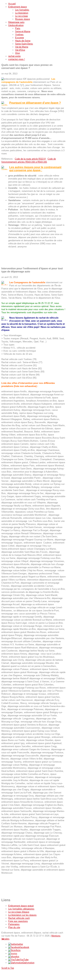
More (3, 262)
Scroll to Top (7, 968)
